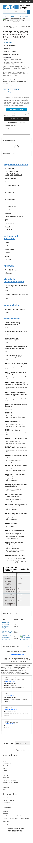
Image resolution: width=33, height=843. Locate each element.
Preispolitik (6, 775)
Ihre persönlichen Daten (9, 805)
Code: (4, 48)
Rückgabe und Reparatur (9, 773)
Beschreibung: (7, 57)
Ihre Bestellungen (7, 797)
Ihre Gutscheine (7, 807)
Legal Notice (6, 787)
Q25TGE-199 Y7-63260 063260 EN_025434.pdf (6, 637)
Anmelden (28, 1)
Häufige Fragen (7, 766)
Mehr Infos (7, 89)
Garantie (5, 770)
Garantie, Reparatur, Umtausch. (14, 85)
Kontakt (5, 761)
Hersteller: (6, 54)
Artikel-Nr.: (6, 46)
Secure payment (7, 763)
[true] (28, 12)
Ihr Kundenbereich (11, 794)
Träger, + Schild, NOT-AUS (11, 128)
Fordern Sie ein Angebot (16, 118)
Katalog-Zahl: (6, 51)
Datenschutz (6, 777)
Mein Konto (6, 768)
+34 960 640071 (16, 828)
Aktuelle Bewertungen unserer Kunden (16, 660)
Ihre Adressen (6, 802)
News (4, 789)
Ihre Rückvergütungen (8, 800)
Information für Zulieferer (9, 780)
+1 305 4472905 (15, 831)
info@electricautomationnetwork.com (19, 824)
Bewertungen (8, 92)
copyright (5, 784)
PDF (17, 89)
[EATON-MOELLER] (16, 7)
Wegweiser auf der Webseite (10, 782)
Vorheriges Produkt (9, 16)
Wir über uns (6, 759)
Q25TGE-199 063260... (11, 126)
